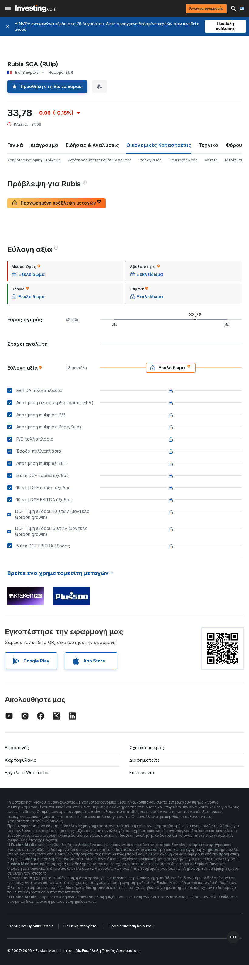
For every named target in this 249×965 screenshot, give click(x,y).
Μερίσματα (235, 160)
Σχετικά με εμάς (146, 747)
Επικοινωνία (141, 772)
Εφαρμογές (17, 747)
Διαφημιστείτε (144, 760)
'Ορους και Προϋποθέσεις (30, 926)
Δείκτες (211, 160)
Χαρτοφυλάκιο (20, 760)
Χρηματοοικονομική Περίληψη (33, 160)
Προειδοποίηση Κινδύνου (131, 926)
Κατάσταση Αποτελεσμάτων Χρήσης (99, 160)
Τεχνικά (208, 145)
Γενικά (15, 145)
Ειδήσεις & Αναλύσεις (92, 145)
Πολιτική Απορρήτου (81, 926)
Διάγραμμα (44, 145)
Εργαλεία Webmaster (27, 772)
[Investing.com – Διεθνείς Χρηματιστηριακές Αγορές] (35, 8)
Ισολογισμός (150, 160)
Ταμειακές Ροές (183, 160)
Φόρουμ (235, 145)
